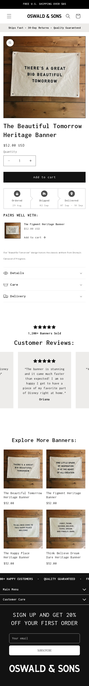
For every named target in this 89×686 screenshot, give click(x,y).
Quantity (10, 151)
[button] (9, 16)
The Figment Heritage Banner (44, 224)
